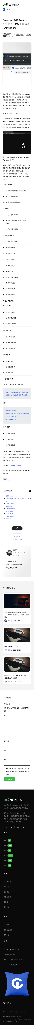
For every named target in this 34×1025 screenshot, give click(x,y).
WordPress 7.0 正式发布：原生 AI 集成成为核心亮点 (16, 676)
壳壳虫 (10, 650)
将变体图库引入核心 (11, 646)
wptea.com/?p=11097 (17, 539)
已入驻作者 (7, 882)
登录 (8, 10)
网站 (5, 759)
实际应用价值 (9, 514)
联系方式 (12, 1012)
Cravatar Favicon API (17, 465)
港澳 (18, 827)
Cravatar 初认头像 (10, 955)
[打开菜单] (30, 4)
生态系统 (28, 35)
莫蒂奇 (9, 34)
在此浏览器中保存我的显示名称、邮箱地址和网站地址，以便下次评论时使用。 (17, 771)
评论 (6, 715)
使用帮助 (6, 907)
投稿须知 (6, 925)
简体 (7, 827)
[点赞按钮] (5, 479)
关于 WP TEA (6, 1012)
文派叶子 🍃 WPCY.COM (11, 950)
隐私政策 (17, 1012)
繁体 (12, 827)
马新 (23, 827)
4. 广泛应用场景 (10, 511)
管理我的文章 (8, 930)
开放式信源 (7, 897)
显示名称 (7, 741)
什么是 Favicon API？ (12, 496)
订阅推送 (6, 892)
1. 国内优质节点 (10, 504)
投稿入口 (6, 935)
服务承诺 (8, 519)
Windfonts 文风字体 (10, 965)
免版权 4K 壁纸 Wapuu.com (13, 960)
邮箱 (6, 750)
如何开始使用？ (10, 516)
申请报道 (6, 887)
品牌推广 (6, 902)
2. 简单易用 (9, 506)
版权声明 (22, 1012)
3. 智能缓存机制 (10, 509)
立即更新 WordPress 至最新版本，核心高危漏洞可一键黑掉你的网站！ (16, 614)
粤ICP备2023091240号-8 (10, 1021)
